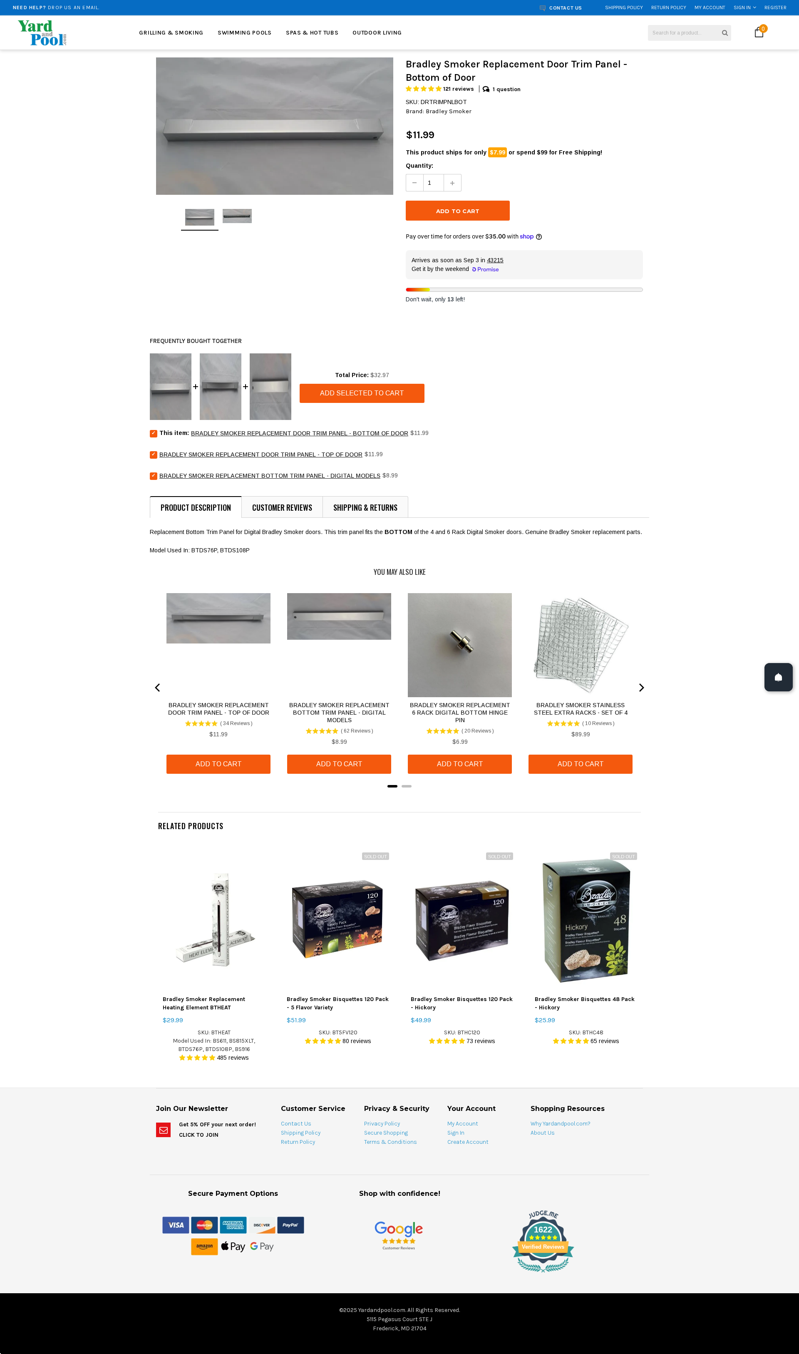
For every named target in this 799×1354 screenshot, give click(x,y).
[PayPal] (290, 1225)
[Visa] (175, 1225)
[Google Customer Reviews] (398, 1235)
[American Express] (233, 1225)
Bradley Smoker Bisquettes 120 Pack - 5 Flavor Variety (338, 1003)
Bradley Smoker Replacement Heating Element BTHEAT (204, 1003)
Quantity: (419, 165)
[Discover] (261, 1225)
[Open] (778, 677)
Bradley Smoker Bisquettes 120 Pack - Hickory (462, 1003)
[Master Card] (204, 1225)
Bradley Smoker (448, 111)
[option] (147, 7)
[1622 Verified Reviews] (399, 1274)
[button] (424, 88)
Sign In (742, 7)
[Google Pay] (261, 1246)
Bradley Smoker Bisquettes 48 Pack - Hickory (585, 1003)
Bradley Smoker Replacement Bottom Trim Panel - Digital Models (269, 475)
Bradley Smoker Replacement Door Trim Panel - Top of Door (260, 454)
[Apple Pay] (233, 1246)
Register (775, 7)
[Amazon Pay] (204, 1246)
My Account (710, 7)
